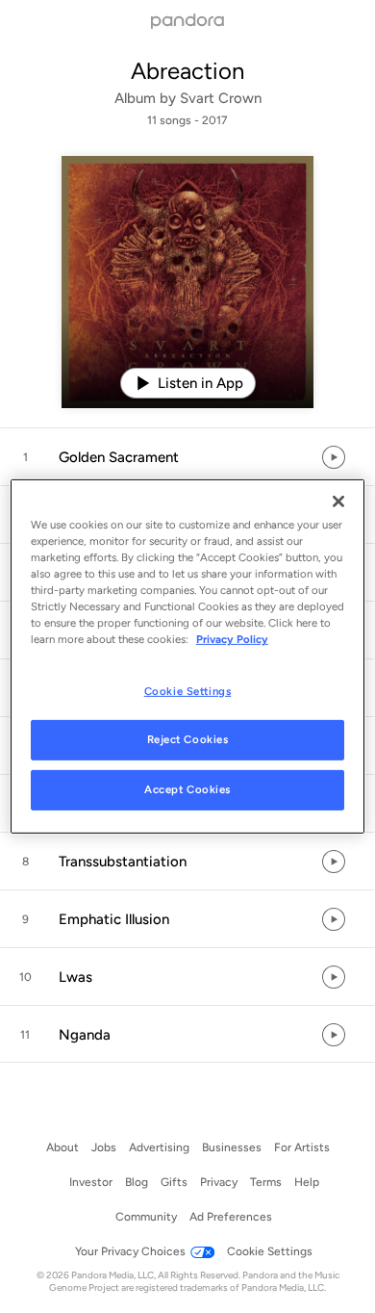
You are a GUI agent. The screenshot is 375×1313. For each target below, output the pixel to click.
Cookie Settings (188, 690)
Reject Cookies (188, 739)
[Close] (338, 501)
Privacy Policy (232, 639)
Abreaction (187, 71)
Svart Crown (221, 98)
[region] (188, 656)
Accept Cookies (187, 789)
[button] (187, 457)
